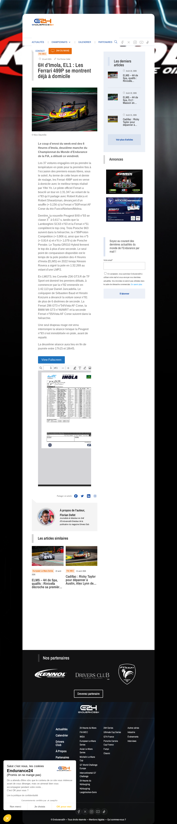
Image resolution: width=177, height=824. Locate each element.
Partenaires (105, 42)
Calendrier (84, 42)
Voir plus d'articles (124, 139)
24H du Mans (62, 50)
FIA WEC (70, 571)
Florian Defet (65, 59)
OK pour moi (64, 806)
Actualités (38, 42)
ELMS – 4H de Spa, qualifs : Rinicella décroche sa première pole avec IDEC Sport (46, 583)
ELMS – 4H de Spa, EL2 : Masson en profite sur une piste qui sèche (131, 100)
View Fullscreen (51, 359)
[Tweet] (81, 496)
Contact (40, 50)
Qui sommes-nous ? (116, 819)
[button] (7, 818)
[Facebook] (122, 42)
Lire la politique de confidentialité (22, 795)
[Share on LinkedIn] (88, 496)
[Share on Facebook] (75, 496)
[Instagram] (135, 42)
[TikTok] (148, 42)
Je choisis (39, 806)
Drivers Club (60, 743)
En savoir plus (136, 284)
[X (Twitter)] (128, 42)
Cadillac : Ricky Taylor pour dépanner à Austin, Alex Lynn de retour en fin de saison (81, 580)
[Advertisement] (115, 25)
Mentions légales (96, 819)
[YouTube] (141, 42)
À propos (61, 751)
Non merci (15, 806)
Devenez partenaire (88, 693)
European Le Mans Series (43, 571)
